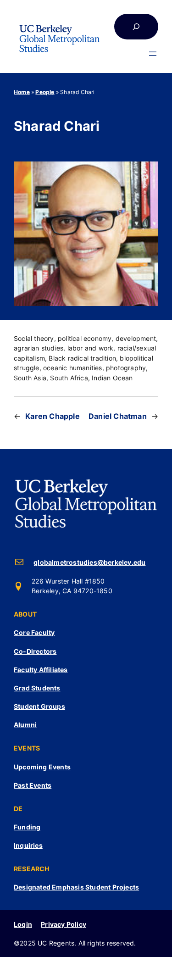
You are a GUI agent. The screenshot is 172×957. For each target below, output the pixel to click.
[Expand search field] (136, 26)
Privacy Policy (63, 924)
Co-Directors (35, 651)
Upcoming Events (42, 767)
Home (22, 92)
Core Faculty (34, 632)
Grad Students (37, 688)
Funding (27, 827)
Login (23, 924)
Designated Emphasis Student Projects (76, 887)
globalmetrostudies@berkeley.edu (89, 562)
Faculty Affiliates (41, 669)
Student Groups (39, 706)
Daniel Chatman (118, 416)
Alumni (25, 725)
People (44, 92)
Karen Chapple (52, 416)
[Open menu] (152, 53)
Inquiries (28, 845)
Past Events (32, 785)
